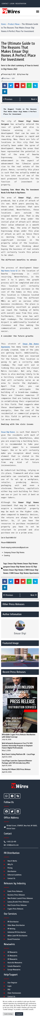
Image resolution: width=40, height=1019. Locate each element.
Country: (7, 555)
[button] (4, 85)
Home (3, 24)
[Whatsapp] (6, 796)
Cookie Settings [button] (8, 1014)
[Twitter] (12, 811)
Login (12, 4)
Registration (20, 4)
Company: (7, 552)
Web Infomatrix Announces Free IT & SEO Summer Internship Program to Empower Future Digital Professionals (17, 745)
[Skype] (17, 796)
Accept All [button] (19, 1014)
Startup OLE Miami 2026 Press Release (16, 769)
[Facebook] (6, 811)
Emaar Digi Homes (8, 432)
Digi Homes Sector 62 (9, 271)
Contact (5, 4)
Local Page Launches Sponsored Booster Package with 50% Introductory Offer (17, 762)
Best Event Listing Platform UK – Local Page (18, 754)
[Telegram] (12, 796)
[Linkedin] (17, 811)
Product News (14, 24)
